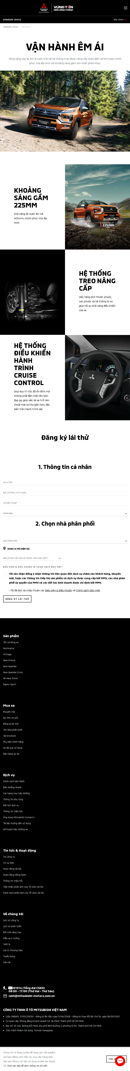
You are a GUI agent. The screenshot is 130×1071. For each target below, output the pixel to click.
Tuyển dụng (9, 956)
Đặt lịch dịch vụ (11, 805)
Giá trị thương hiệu (13, 950)
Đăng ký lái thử (11, 723)
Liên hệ (6, 962)
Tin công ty (9, 856)
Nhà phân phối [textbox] (10, 540)
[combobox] (65, 513)
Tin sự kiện (8, 862)
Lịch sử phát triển (12, 926)
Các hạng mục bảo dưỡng (16, 793)
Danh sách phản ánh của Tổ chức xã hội (23, 892)
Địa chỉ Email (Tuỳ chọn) (14, 493)
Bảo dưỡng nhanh (12, 787)
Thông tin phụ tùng (13, 799)
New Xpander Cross (13, 672)
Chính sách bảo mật (88, 590)
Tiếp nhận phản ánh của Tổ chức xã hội (23, 886)
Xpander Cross (10, 27)
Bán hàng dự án (11, 753)
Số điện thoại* (10, 503)
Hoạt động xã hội (12, 868)
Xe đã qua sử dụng (12, 747)
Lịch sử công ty (11, 920)
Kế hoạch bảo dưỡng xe (15, 829)
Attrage (7, 654)
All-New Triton (10, 678)
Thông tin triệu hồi (13, 811)
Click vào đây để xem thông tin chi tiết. (27, 1065)
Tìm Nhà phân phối (12, 729)
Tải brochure (9, 735)
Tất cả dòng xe (11, 642)
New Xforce (9, 660)
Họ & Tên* (8, 482)
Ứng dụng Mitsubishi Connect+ (19, 817)
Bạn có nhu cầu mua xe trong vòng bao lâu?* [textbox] (25, 558)
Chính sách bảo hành (13, 781)
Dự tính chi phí (10, 717)
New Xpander (10, 666)
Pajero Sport (9, 684)
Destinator (8, 648)
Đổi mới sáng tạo (12, 932)
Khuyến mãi (9, 711)
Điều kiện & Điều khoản (58, 590)
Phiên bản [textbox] (8, 513)
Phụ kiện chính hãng (13, 741)
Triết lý (6, 944)
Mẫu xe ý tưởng (11, 938)
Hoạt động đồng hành (14, 874)
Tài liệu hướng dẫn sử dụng (17, 823)
